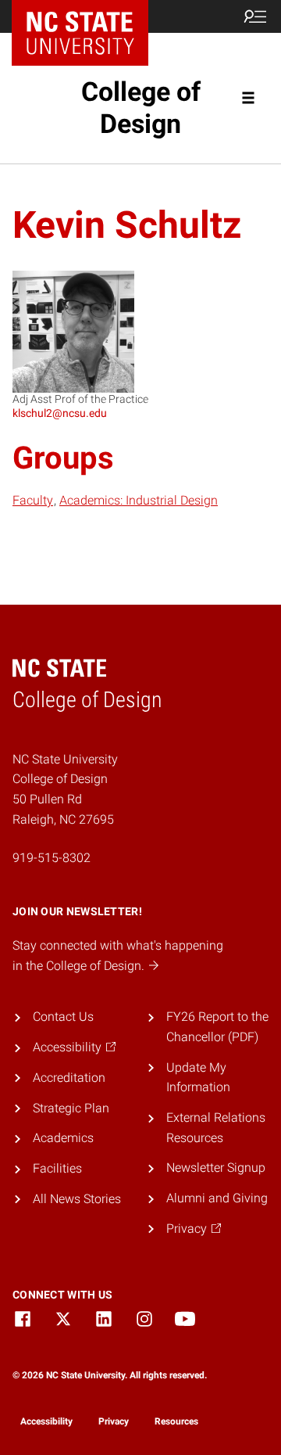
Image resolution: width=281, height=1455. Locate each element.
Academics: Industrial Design (138, 500)
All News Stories (77, 1198)
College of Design (141, 107)
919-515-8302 (51, 857)
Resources (176, 1421)
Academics (63, 1137)
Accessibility (46, 1421)
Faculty (32, 500)
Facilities (57, 1168)
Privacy (113, 1421)
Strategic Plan (71, 1108)
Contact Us (63, 1016)
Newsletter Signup (215, 1167)
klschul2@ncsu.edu (59, 413)
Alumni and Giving (217, 1198)
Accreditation (69, 1077)
